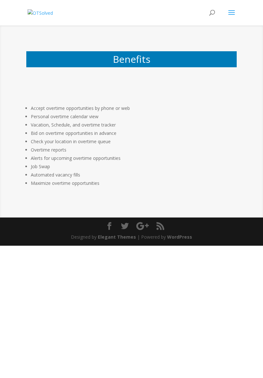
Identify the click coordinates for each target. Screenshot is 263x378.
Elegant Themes (117, 237)
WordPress (179, 237)
